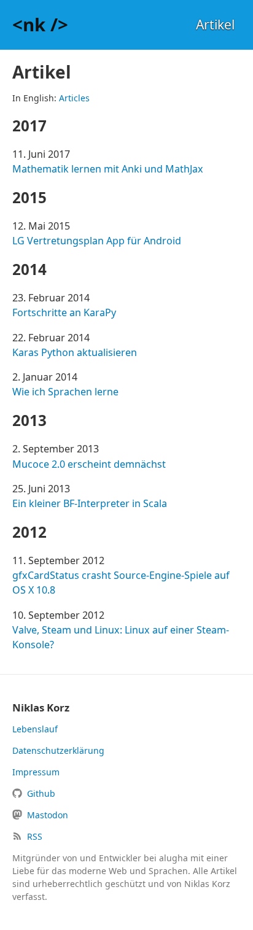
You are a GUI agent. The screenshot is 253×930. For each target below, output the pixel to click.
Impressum (36, 772)
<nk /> (40, 25)
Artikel (215, 24)
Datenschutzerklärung (58, 750)
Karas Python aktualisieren (74, 352)
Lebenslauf (35, 729)
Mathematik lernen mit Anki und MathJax (107, 169)
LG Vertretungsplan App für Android (96, 240)
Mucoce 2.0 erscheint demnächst (89, 464)
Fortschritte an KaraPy (64, 312)
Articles (74, 98)
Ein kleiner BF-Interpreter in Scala (89, 503)
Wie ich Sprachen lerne (65, 391)
